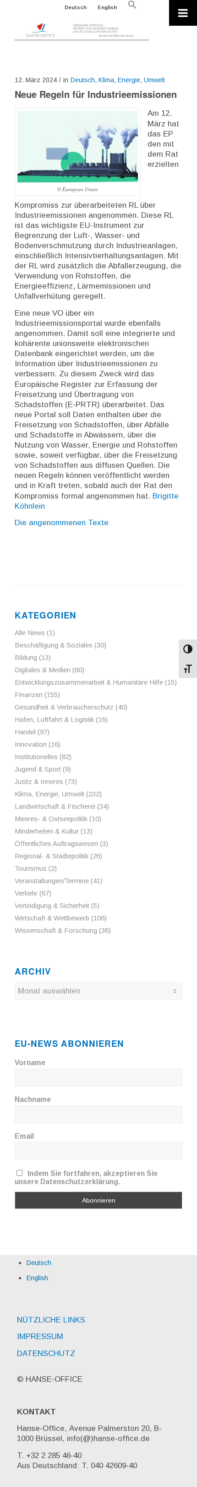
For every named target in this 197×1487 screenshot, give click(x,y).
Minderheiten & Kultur (47, 831)
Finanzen (29, 694)
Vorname (30, 1063)
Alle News (30, 632)
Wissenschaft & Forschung (56, 930)
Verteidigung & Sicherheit (52, 905)
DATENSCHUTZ (46, 1353)
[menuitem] (76, 7)
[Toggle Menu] (183, 13)
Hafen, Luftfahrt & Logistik (54, 719)
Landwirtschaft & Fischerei (55, 806)
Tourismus (31, 868)
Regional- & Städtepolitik (51, 856)
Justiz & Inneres (39, 781)
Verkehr (26, 893)
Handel (25, 732)
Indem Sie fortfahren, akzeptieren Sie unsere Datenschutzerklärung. (86, 1177)
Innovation (31, 744)
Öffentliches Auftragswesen (56, 843)
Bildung (26, 657)
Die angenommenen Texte (62, 522)
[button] (132, 7)
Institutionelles (36, 757)
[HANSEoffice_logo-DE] (81, 32)
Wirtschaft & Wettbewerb (52, 918)
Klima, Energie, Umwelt (131, 80)
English (107, 7)
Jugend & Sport (38, 769)
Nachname (33, 1099)
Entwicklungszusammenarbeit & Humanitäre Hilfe (89, 682)
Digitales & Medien (43, 670)
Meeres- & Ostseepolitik (51, 819)
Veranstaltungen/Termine (52, 881)
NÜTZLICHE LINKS (51, 1320)
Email (24, 1136)
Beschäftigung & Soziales (54, 645)
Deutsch (76, 7)
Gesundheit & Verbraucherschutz (64, 707)
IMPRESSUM (40, 1336)
